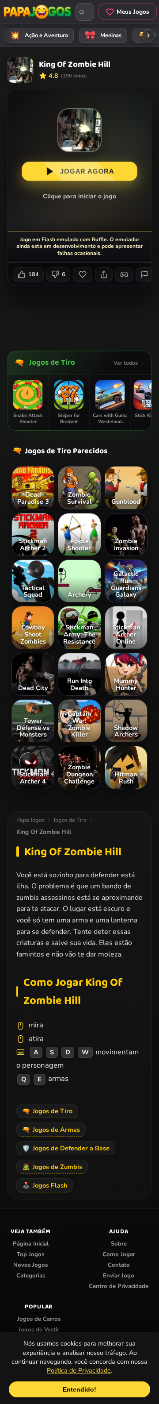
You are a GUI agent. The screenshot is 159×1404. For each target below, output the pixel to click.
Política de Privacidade (79, 1370)
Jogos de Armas (51, 1129)
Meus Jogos (133, 12)
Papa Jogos (30, 820)
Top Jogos (30, 1254)
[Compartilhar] (104, 274)
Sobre (119, 1244)
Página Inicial (31, 1244)
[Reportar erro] (144, 274)
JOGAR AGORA (87, 171)
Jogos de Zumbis (52, 1166)
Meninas (103, 35)
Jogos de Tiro (52, 362)
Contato (119, 1265)
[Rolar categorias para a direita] (148, 35)
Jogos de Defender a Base (66, 1148)
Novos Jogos (30, 1265)
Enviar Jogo (118, 1276)
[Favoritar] (82, 274)
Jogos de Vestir (39, 1330)
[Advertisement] (83, 315)
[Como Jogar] (124, 274)
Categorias (30, 1276)
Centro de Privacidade (118, 1286)
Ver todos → (129, 362)
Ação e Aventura (38, 35)
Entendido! (79, 1389)
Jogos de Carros (39, 1319)
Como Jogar (118, 1254)
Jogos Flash (44, 1185)
